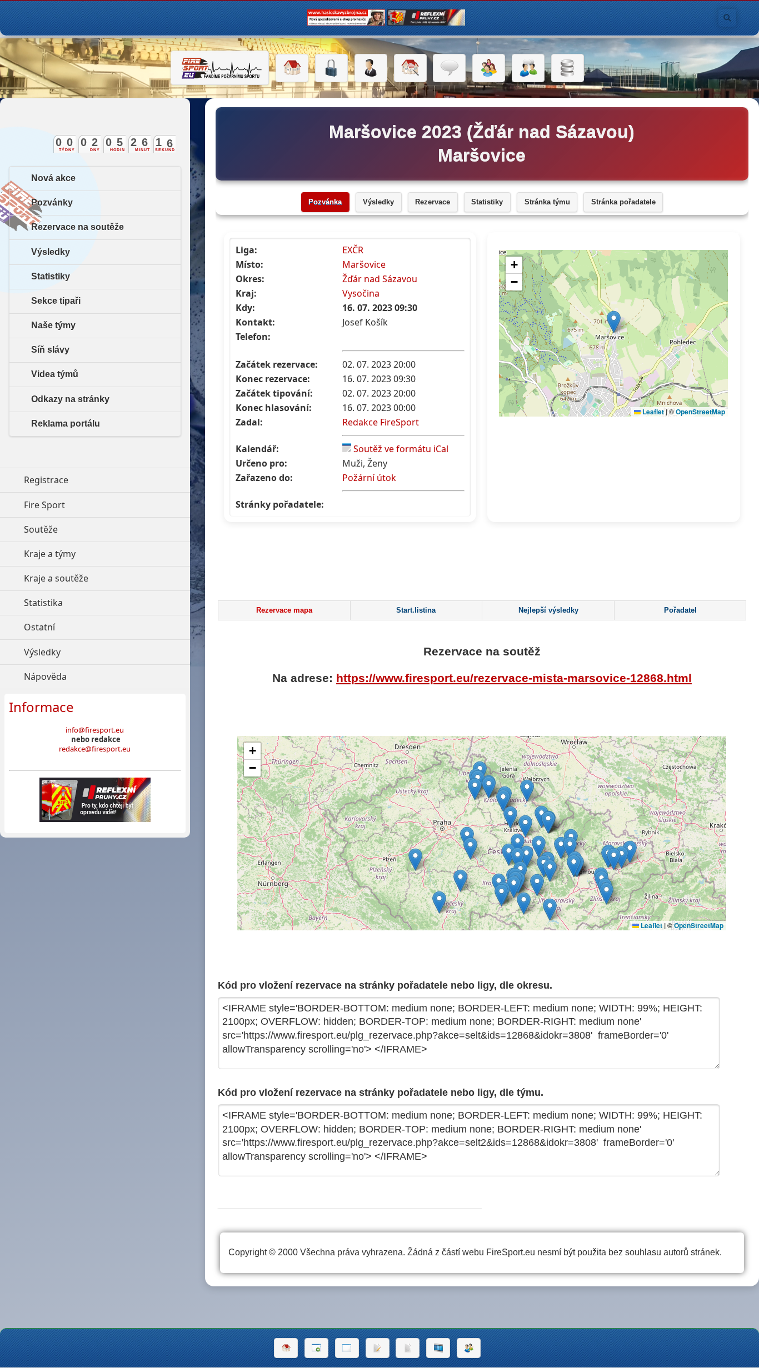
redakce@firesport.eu (95, 749)
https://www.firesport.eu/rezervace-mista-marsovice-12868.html (514, 678)
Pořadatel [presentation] (680, 610)
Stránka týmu (547, 202)
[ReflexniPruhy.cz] (95, 800)
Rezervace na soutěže (77, 227)
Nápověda (96, 676)
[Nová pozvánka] (316, 1348)
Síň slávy (50, 349)
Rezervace (432, 202)
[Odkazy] (410, 68)
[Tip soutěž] (469, 1348)
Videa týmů (54, 374)
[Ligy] (567, 68)
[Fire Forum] (528, 68)
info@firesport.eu (95, 730)
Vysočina (360, 293)
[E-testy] (488, 68)
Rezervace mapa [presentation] (284, 610)
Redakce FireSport (380, 422)
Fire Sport (95, 505)
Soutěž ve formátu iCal (400, 449)
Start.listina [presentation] (416, 610)
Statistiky (487, 202)
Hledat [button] (727, 18)
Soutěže (92, 529)
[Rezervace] (378, 1348)
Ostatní (90, 627)
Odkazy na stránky (70, 399)
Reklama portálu (65, 423)
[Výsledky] (408, 1348)
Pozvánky (52, 202)
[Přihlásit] (331, 68)
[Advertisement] (481, 564)
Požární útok (369, 478)
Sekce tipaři (56, 300)
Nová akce (53, 178)
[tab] (284, 610)
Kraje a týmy (101, 554)
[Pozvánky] (347, 1348)
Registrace (46, 480)
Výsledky (378, 202)
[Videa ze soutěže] (438, 1348)
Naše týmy (53, 325)
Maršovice (364, 264)
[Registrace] (370, 68)
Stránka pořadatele (623, 202)
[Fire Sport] (220, 68)
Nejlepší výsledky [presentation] (548, 610)
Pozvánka (325, 202)
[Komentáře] (449, 68)
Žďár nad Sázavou (379, 279)
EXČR (352, 250)
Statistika (94, 603)
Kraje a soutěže (107, 578)
